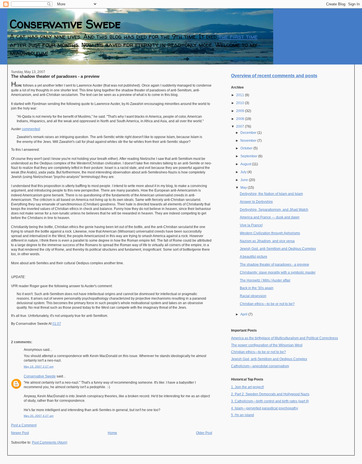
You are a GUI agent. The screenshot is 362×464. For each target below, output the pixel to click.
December (248, 133)
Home (112, 433)
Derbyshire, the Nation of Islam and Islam (271, 194)
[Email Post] (62, 324)
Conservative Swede (65, 24)
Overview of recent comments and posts (274, 75)
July (243, 172)
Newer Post (20, 433)
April (244, 314)
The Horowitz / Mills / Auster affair (265, 280)
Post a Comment (23, 425)
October (246, 148)
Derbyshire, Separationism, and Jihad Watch (274, 210)
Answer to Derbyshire (256, 202)
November (248, 141)
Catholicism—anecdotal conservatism (260, 366)
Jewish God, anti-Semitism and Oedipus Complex (278, 249)
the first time (238, 37)
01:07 (56, 324)
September (249, 156)
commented (31, 129)
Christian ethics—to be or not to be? (267, 304)
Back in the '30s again (256, 288)
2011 (240, 95)
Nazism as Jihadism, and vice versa (267, 241)
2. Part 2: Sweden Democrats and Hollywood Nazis (270, 394)
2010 (240, 103)
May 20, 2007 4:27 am (38, 415)
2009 (240, 111)
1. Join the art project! (247, 387)
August (246, 164)
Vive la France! (251, 225)
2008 (240, 119)
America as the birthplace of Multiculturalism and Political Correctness (284, 338)
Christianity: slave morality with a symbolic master (278, 272)
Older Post (204, 433)
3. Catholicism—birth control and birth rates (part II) (270, 401)
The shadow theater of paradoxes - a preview (55, 76)
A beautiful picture (253, 257)
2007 (240, 126)
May (244, 188)
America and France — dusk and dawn (269, 217)
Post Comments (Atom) (49, 442)
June (244, 180)
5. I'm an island (242, 415)
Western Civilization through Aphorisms (270, 233)
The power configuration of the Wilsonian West (266, 345)
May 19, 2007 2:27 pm (38, 366)
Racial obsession (253, 296)
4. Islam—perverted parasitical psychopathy (264, 408)
